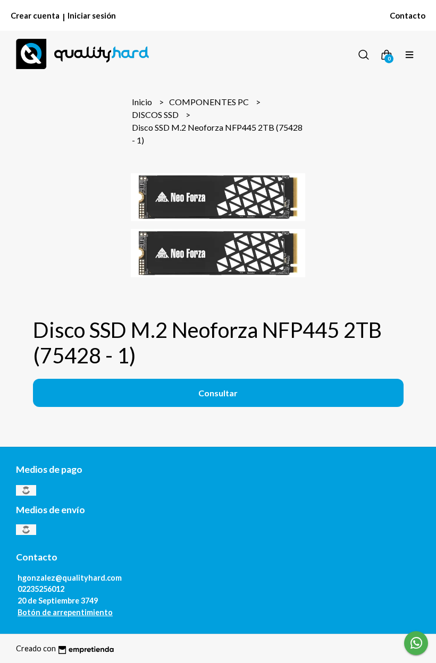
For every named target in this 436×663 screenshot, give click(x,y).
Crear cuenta (35, 15)
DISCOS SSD (156, 114)
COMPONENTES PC (209, 102)
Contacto (407, 15)
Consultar (218, 393)
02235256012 (41, 588)
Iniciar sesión (92, 15)
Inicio (143, 102)
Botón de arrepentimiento (65, 612)
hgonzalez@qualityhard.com (70, 577)
